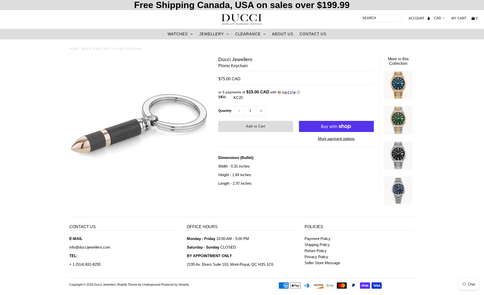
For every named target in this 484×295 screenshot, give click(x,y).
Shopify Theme (127, 284)
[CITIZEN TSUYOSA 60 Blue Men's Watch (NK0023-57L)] (398, 98)
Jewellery (211, 34)
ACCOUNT (417, 18)
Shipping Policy (317, 245)
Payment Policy (317, 238)
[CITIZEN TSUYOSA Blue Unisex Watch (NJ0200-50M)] (398, 203)
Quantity (224, 111)
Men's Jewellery (96, 48)
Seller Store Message (322, 263)
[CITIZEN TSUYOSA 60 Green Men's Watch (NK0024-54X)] (398, 133)
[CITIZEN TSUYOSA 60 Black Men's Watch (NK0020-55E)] (398, 168)
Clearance (248, 34)
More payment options (336, 139)
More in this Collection (398, 61)
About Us (282, 34)
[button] (296, 92)
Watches (178, 34)
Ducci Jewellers (105, 284)
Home (74, 48)
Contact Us (312, 34)
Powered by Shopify (175, 284)
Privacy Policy (316, 257)
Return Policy (316, 251)
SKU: (222, 97)
